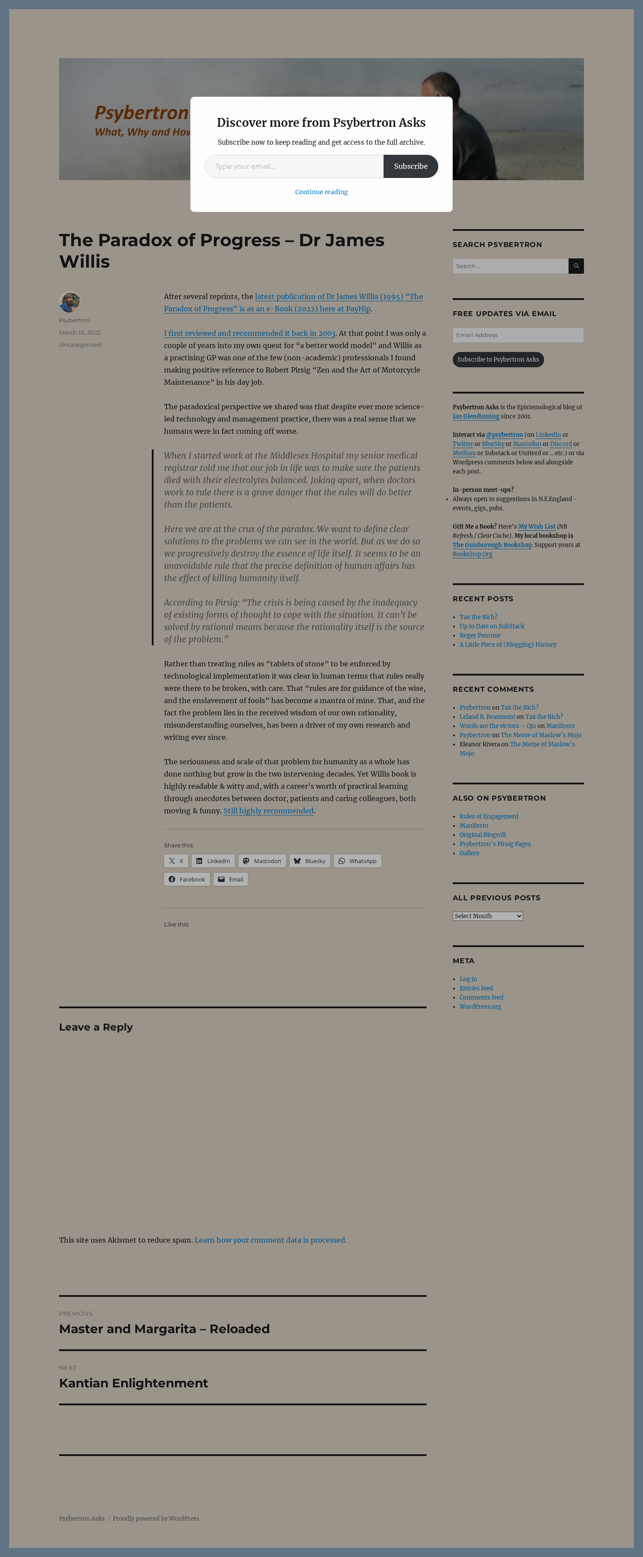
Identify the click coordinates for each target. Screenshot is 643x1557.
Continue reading (321, 192)
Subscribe (411, 166)
